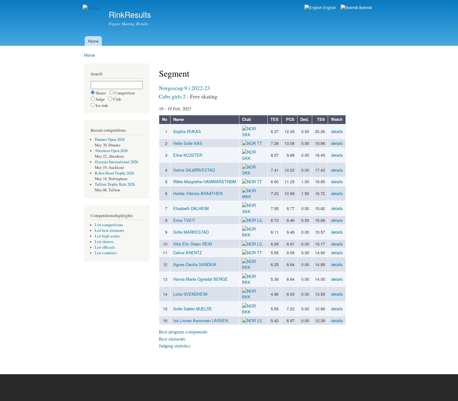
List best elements (109, 230)
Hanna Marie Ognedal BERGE (200, 279)
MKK (246, 196)
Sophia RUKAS (187, 131)
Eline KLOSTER (187, 155)
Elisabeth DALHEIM (191, 208)
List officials (105, 247)
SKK (246, 134)
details (337, 131)
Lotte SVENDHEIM (190, 294)
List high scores (107, 236)
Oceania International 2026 (116, 162)
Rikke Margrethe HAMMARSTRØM (204, 181)
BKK (246, 235)
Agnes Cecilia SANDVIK (195, 264)
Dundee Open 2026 (110, 139)
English (329, 7)
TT (259, 143)
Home (93, 41)
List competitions (109, 224)
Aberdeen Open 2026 (111, 150)
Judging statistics (174, 345)
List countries (106, 252)
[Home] (91, 8)
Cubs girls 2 (172, 96)
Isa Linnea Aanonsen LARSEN (200, 320)
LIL (260, 220)
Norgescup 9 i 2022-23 (184, 88)
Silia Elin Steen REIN (192, 244)
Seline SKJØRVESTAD (194, 170)
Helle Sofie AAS (187, 143)
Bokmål (365, 7)
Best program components (183, 331)
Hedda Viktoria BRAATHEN (197, 193)
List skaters (104, 241)
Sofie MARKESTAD (191, 232)
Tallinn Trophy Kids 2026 (115, 184)
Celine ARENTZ (187, 252)
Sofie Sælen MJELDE (192, 309)
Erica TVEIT (184, 220)
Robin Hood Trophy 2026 (114, 173)
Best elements (172, 339)
